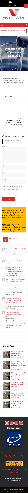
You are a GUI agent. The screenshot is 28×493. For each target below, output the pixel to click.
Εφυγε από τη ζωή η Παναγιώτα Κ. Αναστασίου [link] (17, 353)
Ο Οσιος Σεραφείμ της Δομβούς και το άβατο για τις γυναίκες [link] (15, 281)
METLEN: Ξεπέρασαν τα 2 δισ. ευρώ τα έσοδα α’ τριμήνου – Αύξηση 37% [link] (15, 300)
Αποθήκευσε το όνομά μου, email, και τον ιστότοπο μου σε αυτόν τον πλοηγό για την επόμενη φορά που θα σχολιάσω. (13, 188)
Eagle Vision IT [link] (18, 491)
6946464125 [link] (5, 218)
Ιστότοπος (4, 179)
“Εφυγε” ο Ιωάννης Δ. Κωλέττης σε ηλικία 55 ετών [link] (18, 403)
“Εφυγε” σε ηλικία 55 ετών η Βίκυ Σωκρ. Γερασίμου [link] (18, 385)
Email (4, 172)
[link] (26, 6)
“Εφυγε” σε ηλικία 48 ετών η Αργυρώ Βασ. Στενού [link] (18, 375)
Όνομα (4, 165)
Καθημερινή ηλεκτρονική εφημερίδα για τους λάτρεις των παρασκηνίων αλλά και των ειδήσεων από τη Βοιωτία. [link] (14, 470)
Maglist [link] (7, 491)
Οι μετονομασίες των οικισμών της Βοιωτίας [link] (13, 314)
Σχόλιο (4, 146)
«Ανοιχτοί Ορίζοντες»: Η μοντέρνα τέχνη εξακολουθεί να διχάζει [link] (16, 251)
